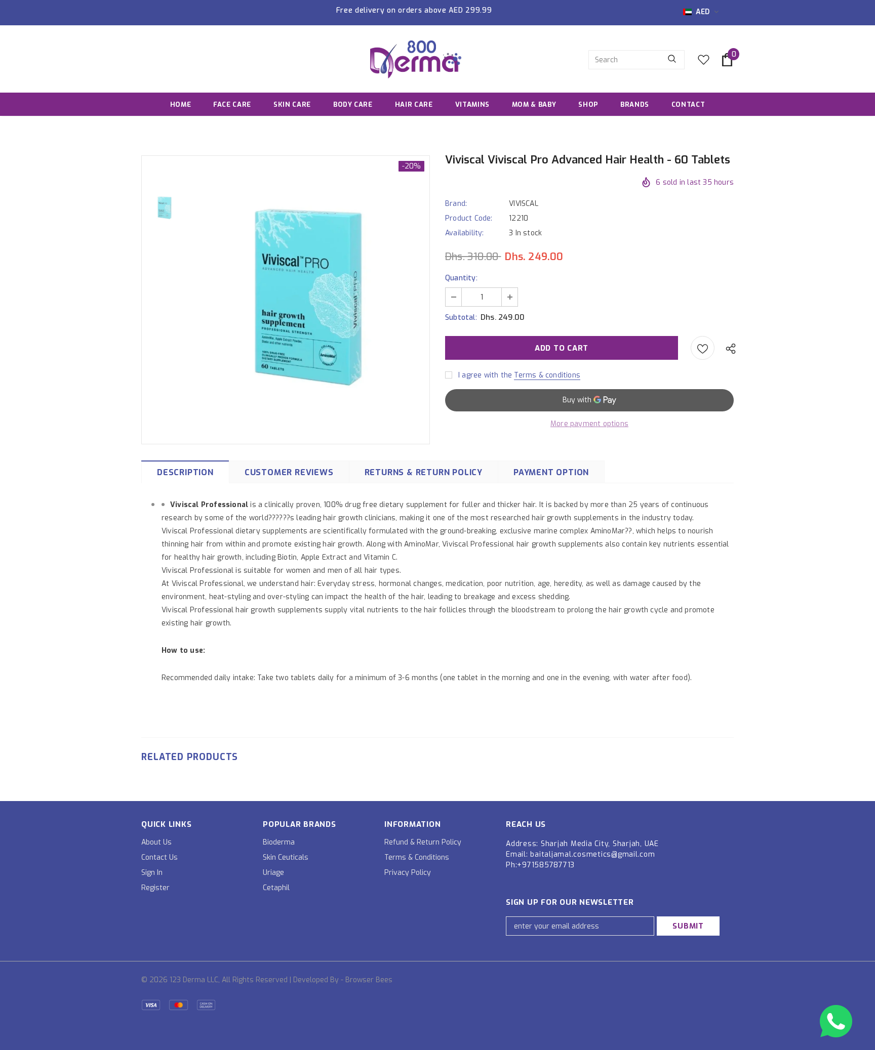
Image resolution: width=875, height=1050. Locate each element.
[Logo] (415, 59)
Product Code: (469, 218)
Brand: (456, 203)
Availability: (464, 233)
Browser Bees (368, 980)
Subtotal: (461, 317)
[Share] (728, 348)
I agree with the (485, 375)
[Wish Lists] (702, 348)
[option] (308, 299)
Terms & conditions (547, 375)
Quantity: (461, 278)
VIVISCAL (523, 203)
